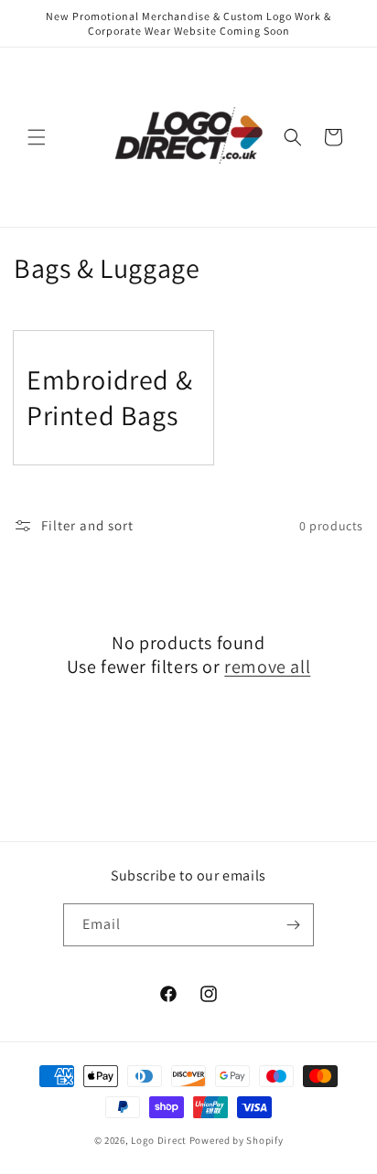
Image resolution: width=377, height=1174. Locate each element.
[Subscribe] (293, 924)
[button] (36, 137)
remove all (267, 666)
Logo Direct (159, 1140)
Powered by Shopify (236, 1140)
